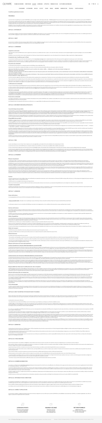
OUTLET (41, 8)
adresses (40, 4)
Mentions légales (87, 419)
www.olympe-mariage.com (25, 365)
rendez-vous (54, 4)
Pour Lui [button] (71, 8)
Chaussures (22, 8)
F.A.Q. (92, 419)
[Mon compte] (97, 4)
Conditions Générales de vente (77, 419)
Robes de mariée (19, 4)
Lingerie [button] (57, 8)
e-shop (34, 4)
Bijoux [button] (36, 8)
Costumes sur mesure (65, 4)
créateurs (28, 4)
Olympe (7, 3)
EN (89, 4)
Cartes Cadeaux (79, 8)
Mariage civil (64, 8)
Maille (51, 8)
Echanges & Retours (66, 419)
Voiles (46, 8)
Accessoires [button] (29, 8)
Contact (59, 419)
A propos (46, 4)
